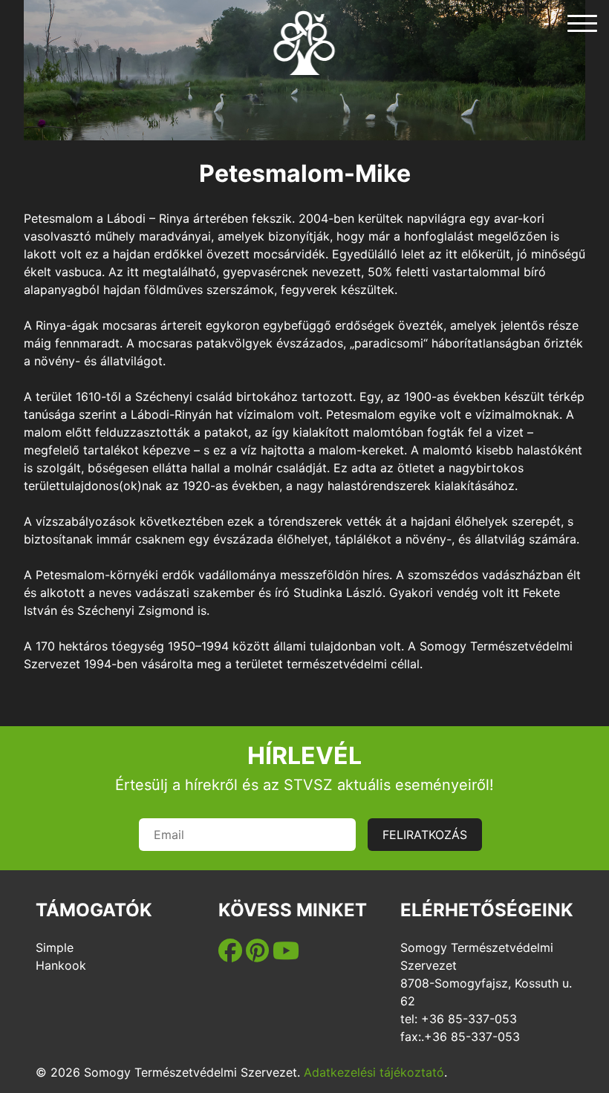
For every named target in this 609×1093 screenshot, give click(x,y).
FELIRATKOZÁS (424, 834)
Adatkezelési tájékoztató (374, 1072)
